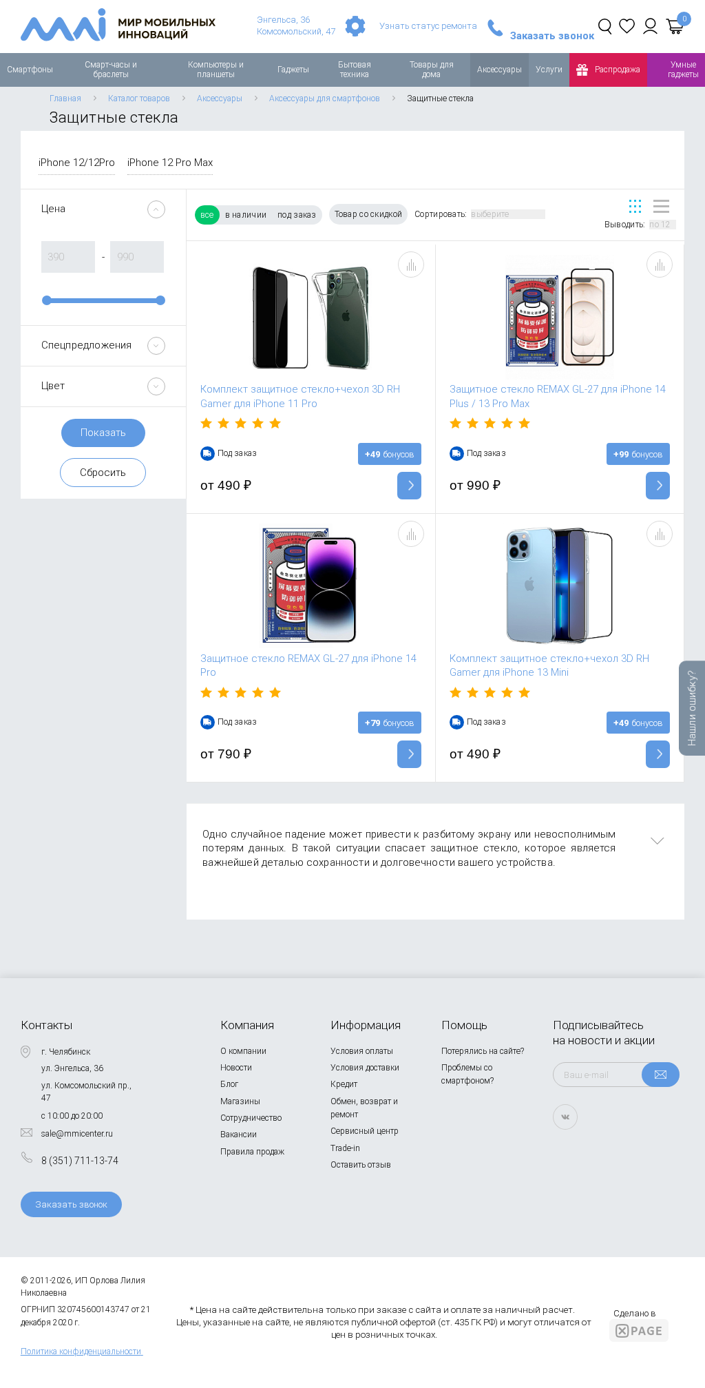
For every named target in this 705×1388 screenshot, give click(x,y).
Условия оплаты (361, 1051)
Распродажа (617, 69)
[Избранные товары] (627, 26)
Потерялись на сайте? (482, 1051)
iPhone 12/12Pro (77, 162)
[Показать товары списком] (661, 206)
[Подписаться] (661, 1074)
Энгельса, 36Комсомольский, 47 (296, 25)
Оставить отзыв (360, 1165)
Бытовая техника (354, 69)
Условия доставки (364, 1068)
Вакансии (238, 1134)
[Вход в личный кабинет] (650, 26)
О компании (243, 1051)
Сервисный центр (364, 1131)
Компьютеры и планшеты (216, 69)
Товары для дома (432, 69)
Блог (229, 1084)
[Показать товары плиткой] (635, 206)
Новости (236, 1068)
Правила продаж (252, 1152)
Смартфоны (30, 69)
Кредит (343, 1084)
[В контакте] (565, 1117)
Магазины (240, 1101)
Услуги (549, 69)
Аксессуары (499, 69)
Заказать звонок (552, 36)
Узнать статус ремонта (428, 26)
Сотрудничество (251, 1118)
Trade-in (345, 1148)
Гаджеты (293, 69)
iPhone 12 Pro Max (170, 162)
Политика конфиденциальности (81, 1351)
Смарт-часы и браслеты (111, 69)
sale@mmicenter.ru (77, 1134)
